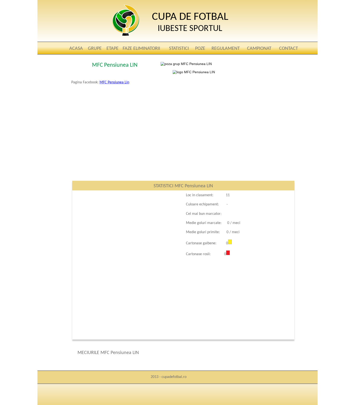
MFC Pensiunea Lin (114, 82)
